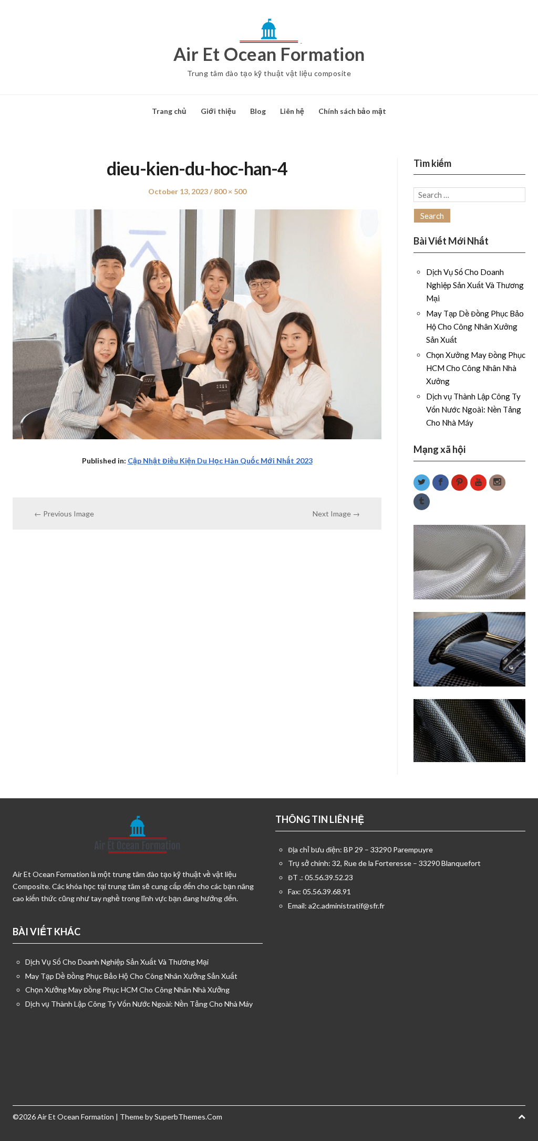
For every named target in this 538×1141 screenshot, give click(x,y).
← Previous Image (64, 513)
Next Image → (336, 513)
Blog (258, 111)
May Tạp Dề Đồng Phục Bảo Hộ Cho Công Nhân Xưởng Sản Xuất (475, 326)
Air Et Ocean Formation (269, 54)
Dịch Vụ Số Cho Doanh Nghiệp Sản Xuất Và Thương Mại (475, 285)
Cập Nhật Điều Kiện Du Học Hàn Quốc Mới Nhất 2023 (220, 460)
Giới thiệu (218, 111)
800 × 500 (230, 191)
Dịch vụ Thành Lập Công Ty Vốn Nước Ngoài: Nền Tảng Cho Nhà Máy (473, 409)
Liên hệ (292, 111)
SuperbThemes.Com (188, 1116)
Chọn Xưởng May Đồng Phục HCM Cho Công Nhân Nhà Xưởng (475, 368)
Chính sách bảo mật (352, 111)
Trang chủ (169, 111)
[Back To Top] (521, 1116)
